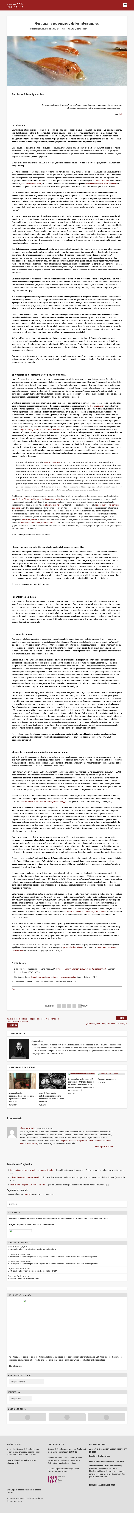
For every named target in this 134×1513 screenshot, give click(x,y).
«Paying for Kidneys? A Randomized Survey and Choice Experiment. (81, 969)
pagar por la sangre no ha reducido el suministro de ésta (41, 429)
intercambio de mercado (54, 505)
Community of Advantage (52, 462)
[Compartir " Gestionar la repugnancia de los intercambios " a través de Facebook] (58, 1005)
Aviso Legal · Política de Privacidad (19, 1490)
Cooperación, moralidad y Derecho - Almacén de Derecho (31, 1170)
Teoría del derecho (83, 29)
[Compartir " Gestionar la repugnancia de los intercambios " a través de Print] (79, 1005)
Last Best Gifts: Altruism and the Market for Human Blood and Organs (38, 499)
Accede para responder (104, 1146)
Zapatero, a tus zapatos (107, 1079)
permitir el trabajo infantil (72, 947)
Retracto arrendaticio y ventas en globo (24, 1279)
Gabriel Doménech (14, 1276)
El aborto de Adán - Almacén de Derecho (25, 1177)
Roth (120, 114)
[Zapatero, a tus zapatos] (111, 1074)
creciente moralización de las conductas (101, 183)
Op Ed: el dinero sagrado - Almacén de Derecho (27, 1185)
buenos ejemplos (102, 180)
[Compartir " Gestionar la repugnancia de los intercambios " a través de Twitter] (64, 1005)
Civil (63, 29)
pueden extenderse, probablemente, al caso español (86, 911)
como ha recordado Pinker (31, 183)
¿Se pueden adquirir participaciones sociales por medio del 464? (33, 1249)
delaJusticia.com (104, 1456)
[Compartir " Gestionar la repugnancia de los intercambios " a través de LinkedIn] (69, 1005)
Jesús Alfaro (46, 29)
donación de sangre (97, 406)
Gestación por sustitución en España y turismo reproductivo (53, 977)
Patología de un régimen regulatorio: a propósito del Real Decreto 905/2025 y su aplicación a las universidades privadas (53, 1256)
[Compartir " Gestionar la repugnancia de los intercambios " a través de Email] (74, 1005)
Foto (13, 989)
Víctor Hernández (28, 1128)
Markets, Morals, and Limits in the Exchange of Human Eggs (43, 801)
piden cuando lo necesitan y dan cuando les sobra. (39, 522)
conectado (28, 1194)
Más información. (15, 1366)
